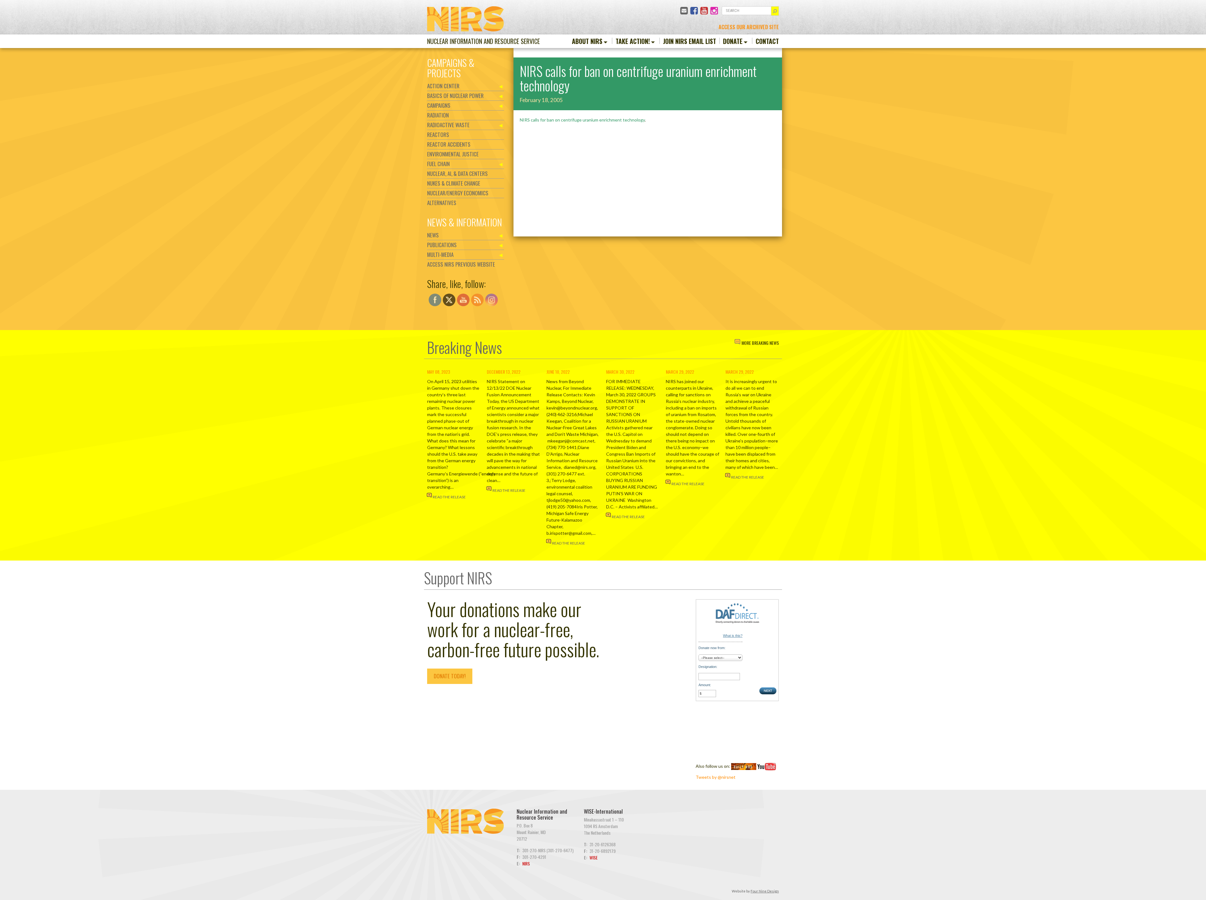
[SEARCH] (775, 11)
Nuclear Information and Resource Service (483, 41)
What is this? (732, 635)
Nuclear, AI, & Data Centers (457, 173)
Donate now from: (711, 648)
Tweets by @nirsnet (716, 777)
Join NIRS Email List (689, 41)
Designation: (707, 667)
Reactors (438, 134)
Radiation (438, 115)
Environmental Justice (453, 154)
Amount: (704, 685)
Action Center (443, 86)
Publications (442, 245)
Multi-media (440, 254)
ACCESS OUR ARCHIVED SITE (749, 27)
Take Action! (633, 41)
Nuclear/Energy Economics (457, 193)
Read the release (449, 497)
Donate (732, 41)
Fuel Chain (438, 164)
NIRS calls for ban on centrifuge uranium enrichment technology (582, 119)
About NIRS (587, 41)
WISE (593, 857)
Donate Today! (450, 676)
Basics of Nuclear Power (455, 96)
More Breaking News (760, 342)
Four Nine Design (765, 891)
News (433, 235)
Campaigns (438, 105)
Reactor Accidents (448, 144)
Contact (767, 41)
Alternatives (441, 203)
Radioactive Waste (448, 125)
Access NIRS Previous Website (461, 264)
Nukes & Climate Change (453, 183)
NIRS (526, 863)
